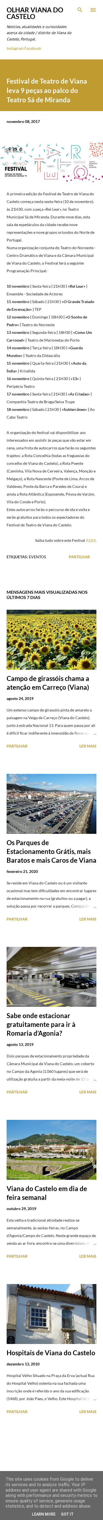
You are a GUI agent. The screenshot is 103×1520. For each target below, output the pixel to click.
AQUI (91, 540)
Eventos (37, 556)
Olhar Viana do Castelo (35, 13)
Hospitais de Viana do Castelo (51, 1353)
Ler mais (87, 746)
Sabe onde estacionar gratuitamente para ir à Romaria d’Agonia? (41, 1024)
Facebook (32, 48)
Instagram (15, 48)
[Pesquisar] (80, 10)
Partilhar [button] (79, 556)
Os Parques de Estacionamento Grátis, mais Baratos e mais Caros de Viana (51, 851)
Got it (67, 1514)
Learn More (43, 1514)
